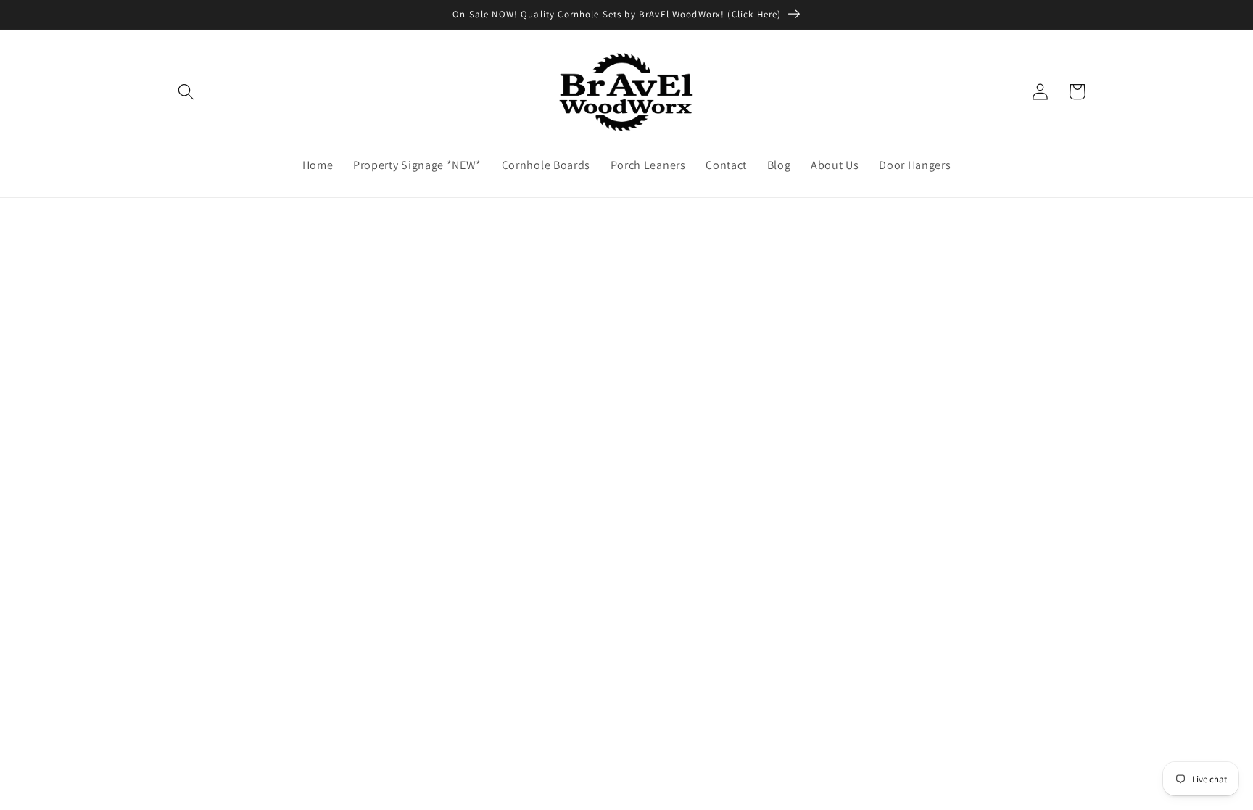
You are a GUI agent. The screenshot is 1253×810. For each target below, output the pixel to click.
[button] (186, 91)
